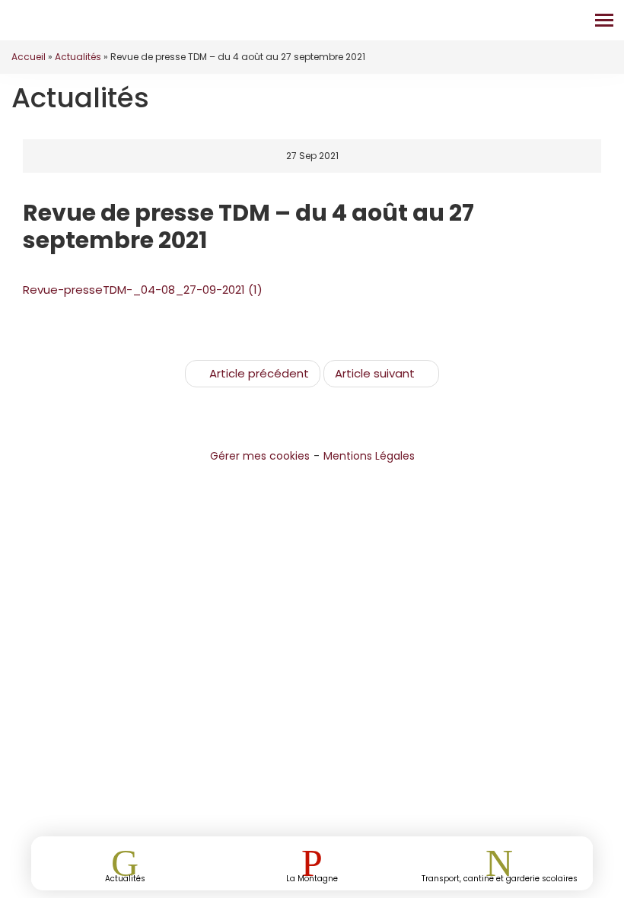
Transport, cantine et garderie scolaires (500, 878)
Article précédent (259, 373)
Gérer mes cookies (260, 455)
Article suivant (375, 373)
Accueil (28, 56)
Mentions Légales (369, 455)
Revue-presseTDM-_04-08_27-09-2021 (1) (143, 290)
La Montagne (312, 878)
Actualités (78, 56)
